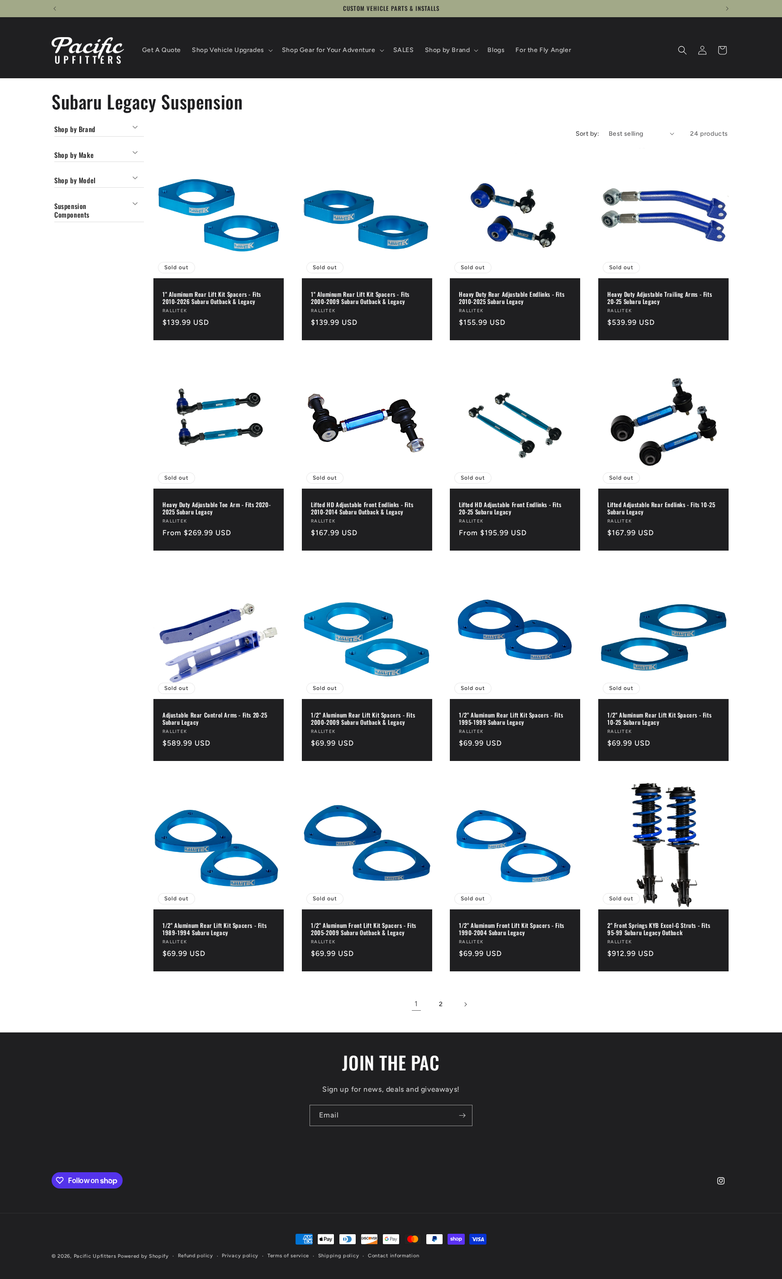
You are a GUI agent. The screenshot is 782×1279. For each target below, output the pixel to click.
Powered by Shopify (143, 1256)
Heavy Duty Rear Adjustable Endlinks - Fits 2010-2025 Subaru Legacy (511, 297)
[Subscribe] (462, 1115)
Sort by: (588, 134)
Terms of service (288, 1256)
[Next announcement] (727, 8)
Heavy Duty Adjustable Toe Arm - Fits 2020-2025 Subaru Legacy (216, 508)
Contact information (393, 1256)
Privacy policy (240, 1256)
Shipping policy (338, 1256)
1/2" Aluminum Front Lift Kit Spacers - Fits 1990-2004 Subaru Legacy (511, 929)
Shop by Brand (74, 129)
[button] (231, 50)
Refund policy (195, 1256)
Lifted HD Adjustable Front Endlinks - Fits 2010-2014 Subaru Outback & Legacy (362, 508)
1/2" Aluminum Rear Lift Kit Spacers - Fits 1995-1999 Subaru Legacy (511, 719)
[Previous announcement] (55, 8)
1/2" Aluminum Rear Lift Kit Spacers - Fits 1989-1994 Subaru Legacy (214, 929)
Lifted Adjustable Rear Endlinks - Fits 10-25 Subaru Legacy (661, 508)
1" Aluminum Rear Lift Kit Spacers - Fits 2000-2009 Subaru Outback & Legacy (360, 297)
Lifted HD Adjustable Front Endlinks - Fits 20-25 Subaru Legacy (510, 508)
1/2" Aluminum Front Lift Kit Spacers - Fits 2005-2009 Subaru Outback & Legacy (363, 929)
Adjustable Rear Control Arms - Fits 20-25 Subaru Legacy (214, 719)
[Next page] (465, 1004)
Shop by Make (74, 154)
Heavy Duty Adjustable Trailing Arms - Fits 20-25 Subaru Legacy (659, 297)
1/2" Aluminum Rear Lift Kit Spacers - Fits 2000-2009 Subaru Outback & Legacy (363, 719)
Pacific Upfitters (95, 1256)
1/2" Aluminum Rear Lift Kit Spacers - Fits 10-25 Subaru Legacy (659, 719)
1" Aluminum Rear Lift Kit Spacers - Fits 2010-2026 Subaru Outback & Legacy (211, 297)
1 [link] (416, 1003)
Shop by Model (75, 180)
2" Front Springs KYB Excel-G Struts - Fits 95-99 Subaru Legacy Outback (658, 929)
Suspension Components (72, 209)
